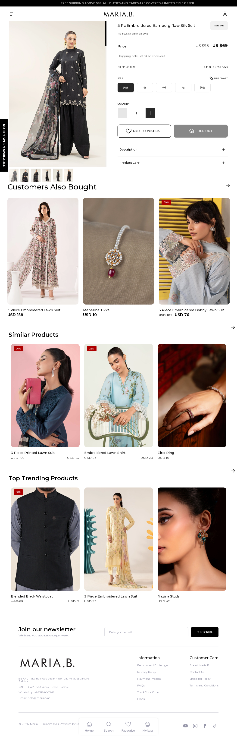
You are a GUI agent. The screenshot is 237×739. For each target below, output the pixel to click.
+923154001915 (44, 692)
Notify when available (4, 145)
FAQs (141, 685)
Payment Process (149, 678)
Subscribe (205, 632)
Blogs (141, 699)
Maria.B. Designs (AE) (44, 724)
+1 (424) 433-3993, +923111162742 (47, 687)
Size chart (221, 78)
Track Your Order (148, 692)
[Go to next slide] (228, 186)
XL (205, 88)
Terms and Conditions (204, 685)
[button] (12, 14)
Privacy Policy (146, 672)
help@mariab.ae (39, 698)
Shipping (124, 56)
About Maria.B (199, 665)
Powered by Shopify (73, 724)
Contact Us (197, 672)
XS (128, 88)
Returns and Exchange (152, 665)
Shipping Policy (200, 678)
